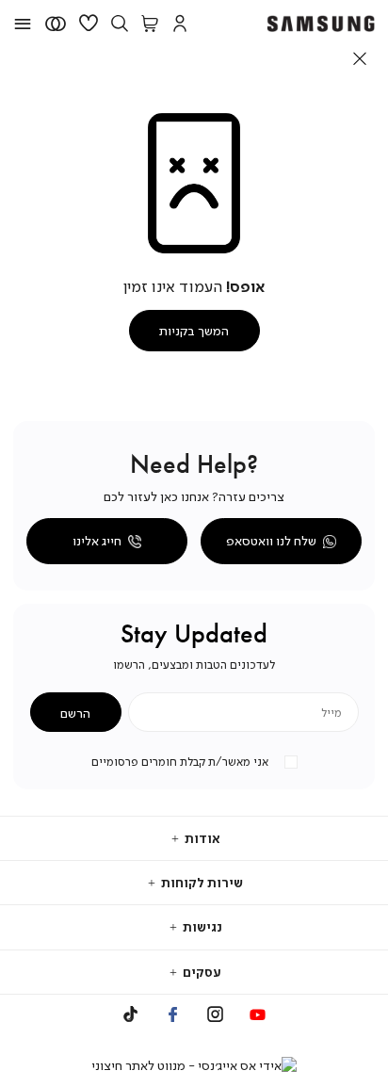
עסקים (200, 972)
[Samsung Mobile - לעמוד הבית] (321, 23)
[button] (179, 23)
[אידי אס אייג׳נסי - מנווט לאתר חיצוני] (194, 1065)
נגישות (201, 926)
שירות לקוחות (200, 882)
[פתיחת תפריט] (22, 24)
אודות (201, 838)
